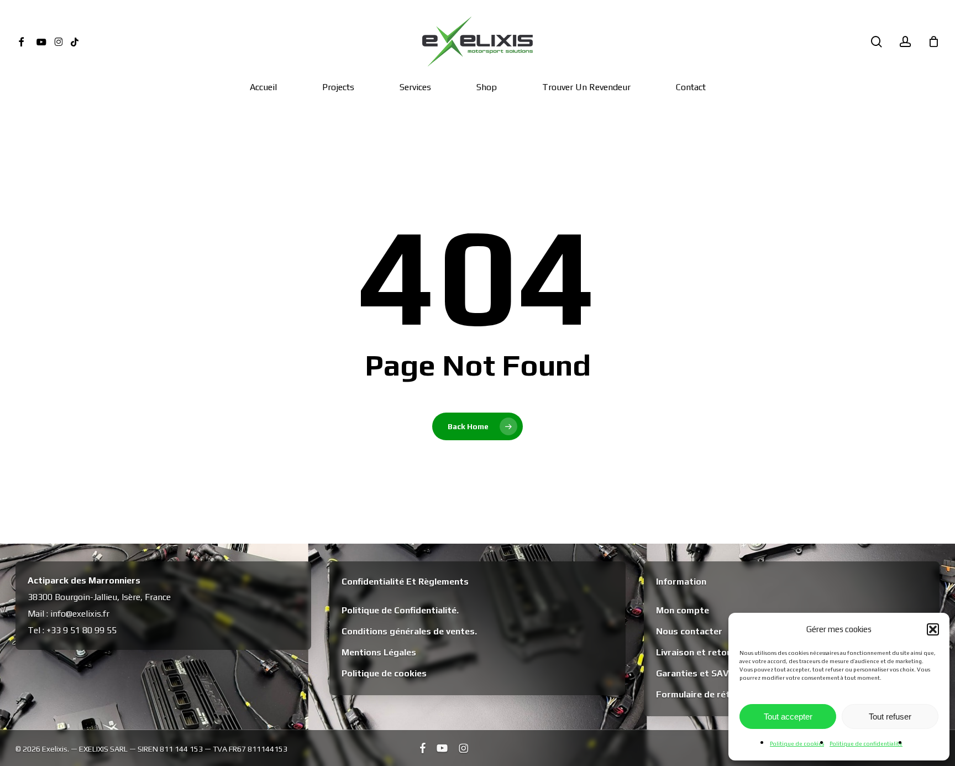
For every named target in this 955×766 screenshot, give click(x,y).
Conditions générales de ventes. (409, 631)
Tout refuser (890, 716)
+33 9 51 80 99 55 (81, 630)
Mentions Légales (379, 652)
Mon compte (682, 610)
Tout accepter (788, 716)
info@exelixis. (76, 613)
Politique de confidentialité (866, 744)
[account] (905, 42)
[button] (932, 629)
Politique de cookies (797, 744)
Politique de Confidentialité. (400, 610)
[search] (876, 42)
